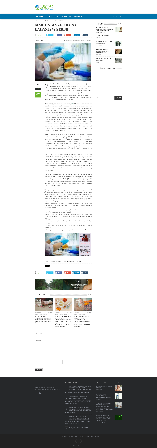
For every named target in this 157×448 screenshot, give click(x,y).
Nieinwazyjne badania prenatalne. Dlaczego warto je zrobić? (102, 51)
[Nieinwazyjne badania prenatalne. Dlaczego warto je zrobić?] (118, 51)
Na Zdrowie (40, 16)
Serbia (83, 40)
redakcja (50, 312)
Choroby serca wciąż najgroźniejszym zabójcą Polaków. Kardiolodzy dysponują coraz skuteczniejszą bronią (103, 419)
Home (59, 436)
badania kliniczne (69, 40)
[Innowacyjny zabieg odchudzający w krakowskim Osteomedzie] (118, 396)
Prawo (57, 16)
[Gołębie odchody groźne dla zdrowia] (118, 60)
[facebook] (116, 16)
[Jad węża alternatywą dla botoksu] (118, 388)
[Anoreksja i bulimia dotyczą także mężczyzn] (118, 43)
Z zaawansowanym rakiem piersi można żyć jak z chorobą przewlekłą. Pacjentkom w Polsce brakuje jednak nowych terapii (105, 406)
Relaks (64, 16)
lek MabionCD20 (77, 40)
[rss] (120, 16)
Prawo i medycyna (39, 40)
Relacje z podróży (75, 16)
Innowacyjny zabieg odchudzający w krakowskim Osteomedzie (103, 395)
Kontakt (87, 436)
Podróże (49, 16)
